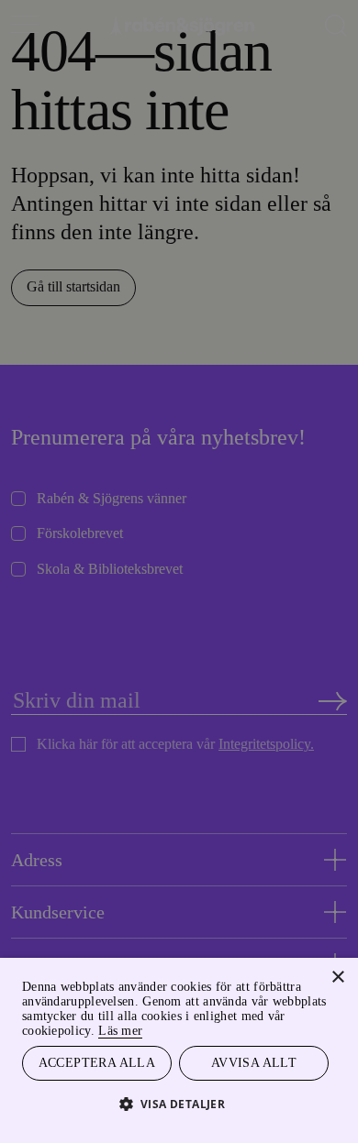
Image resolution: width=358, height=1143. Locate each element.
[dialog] (179, 571)
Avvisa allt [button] (253, 1063)
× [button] (337, 977)
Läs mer (120, 1031)
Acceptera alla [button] (97, 1063)
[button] (179, 1103)
